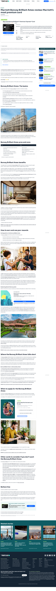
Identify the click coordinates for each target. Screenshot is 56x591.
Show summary (5, 64)
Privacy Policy (26, 303)
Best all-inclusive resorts (25, 563)
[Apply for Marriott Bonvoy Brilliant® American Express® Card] (8, 27)
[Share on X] (49, 45)
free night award (8, 90)
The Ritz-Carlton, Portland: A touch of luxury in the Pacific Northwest (15, 350)
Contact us (40, 563)
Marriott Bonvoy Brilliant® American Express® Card (10, 69)
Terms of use (46, 563)
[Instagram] (47, 555)
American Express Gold (4, 563)
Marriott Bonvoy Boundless (25, 463)
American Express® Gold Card (26, 469)
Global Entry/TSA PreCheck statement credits (15, 218)
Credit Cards (18, 1)
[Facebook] (45, 555)
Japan (33, 561)
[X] (52, 555)
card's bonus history (15, 447)
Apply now (8, 32)
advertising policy (24, 49)
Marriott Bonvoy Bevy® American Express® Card (10, 368)
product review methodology (32, 49)
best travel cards (21, 482)
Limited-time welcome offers (4, 568)
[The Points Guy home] (5, 1)
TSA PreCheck (8, 101)
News (13, 1)
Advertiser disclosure (51, 1)
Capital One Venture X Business (5, 564)
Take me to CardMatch (22, 416)
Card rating (3, 81)
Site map (40, 564)
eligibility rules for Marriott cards (15, 449)
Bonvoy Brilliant (13, 88)
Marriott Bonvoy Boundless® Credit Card (20, 382)
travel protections (8, 104)
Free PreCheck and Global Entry (26, 568)
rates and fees (26, 74)
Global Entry (14, 100)
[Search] (54, 1)
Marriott (34, 74)
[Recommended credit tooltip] (52, 36)
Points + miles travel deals (16, 562)
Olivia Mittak (3, 14)
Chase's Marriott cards (5, 382)
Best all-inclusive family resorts (26, 564)
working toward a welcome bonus (11, 274)
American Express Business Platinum (5, 567)
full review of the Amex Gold (27, 472)
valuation (21, 170)
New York (34, 562)
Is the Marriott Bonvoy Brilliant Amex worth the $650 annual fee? (15, 452)
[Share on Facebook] (47, 45)
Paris (33, 563)
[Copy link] (53, 45)
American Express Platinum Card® (23, 474)
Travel (33, 1)
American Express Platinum (4, 562)
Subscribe (46, 1)
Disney (33, 567)
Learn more (41, 55)
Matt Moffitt (17, 307)
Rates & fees (41, 57)
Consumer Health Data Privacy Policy (49, 565)
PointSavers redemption (24, 309)
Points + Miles (26, 1)
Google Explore (24, 561)
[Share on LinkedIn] (51, 45)
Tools (38, 1)
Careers (40, 562)
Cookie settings (46, 564)
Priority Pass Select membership (8, 98)
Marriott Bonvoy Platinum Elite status (12, 92)
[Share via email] (54, 45)
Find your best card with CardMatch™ (47, 85)
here (22, 512)
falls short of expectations (9, 371)
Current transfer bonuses (16, 561)
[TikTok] (54, 555)
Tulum (33, 564)
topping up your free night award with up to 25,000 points (23, 174)
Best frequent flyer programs (16, 564)
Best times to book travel (25, 562)
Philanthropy (40, 561)
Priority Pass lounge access (16, 563)
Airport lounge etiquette (25, 567)
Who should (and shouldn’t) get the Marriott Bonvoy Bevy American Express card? (18, 384)
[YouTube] (50, 555)
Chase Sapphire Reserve (4, 561)
